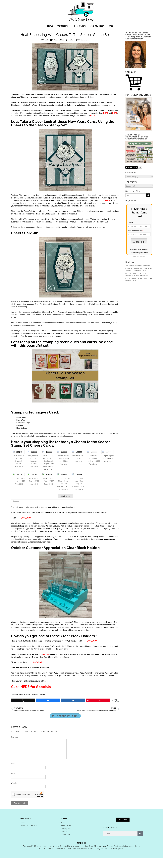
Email (13, 773)
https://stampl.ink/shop (39, 681)
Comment (15, 737)
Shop (110, 26)
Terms (138, 256)
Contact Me (62, 26)
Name (13, 764)
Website (14, 783)
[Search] (140, 833)
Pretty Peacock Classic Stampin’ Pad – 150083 (64, 458)
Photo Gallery (79, 26)
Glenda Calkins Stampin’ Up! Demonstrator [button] (28, 694)
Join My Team (97, 26)
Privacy (143, 256)
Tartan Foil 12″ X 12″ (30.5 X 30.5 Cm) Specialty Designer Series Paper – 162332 (49, 461)
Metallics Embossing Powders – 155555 (93, 458)
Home (50, 26)
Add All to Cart (65, 496)
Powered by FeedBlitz (139, 252)
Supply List (16, 501)
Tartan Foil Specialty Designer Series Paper (52, 304)
